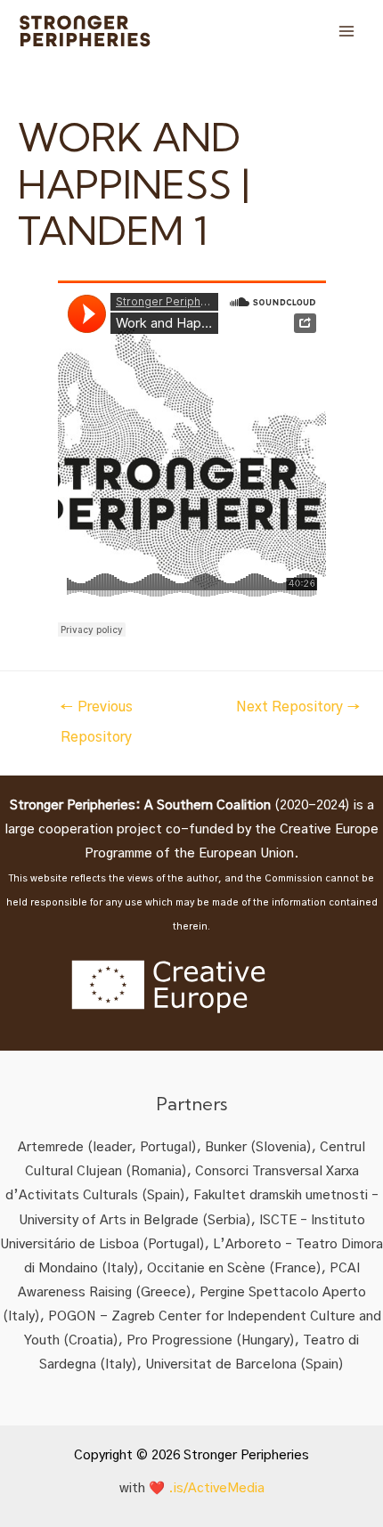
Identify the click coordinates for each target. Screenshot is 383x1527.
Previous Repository (96, 713)
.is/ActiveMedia (216, 1488)
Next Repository (298, 707)
